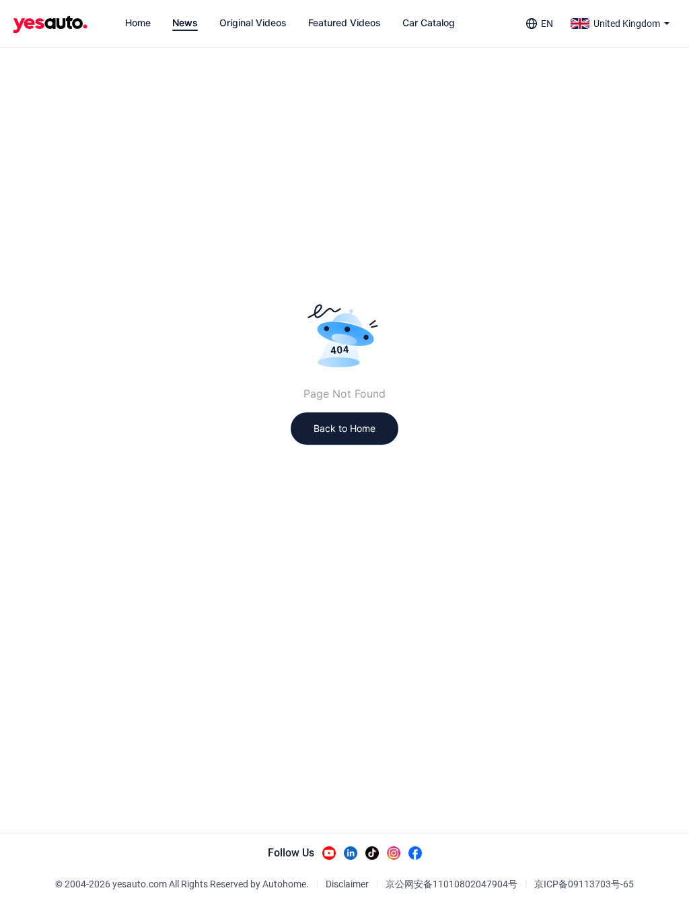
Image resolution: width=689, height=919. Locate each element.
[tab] (138, 23)
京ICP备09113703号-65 (584, 884)
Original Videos (253, 22)
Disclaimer (347, 884)
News (185, 22)
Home (138, 22)
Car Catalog (428, 22)
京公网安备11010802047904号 (451, 884)
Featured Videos (344, 22)
